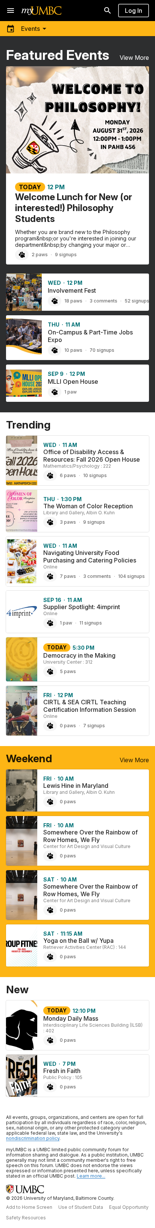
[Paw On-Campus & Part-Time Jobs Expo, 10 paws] (54, 350)
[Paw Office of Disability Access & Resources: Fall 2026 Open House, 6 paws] (50, 475)
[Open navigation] (10, 10)
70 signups (102, 350)
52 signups (137, 301)
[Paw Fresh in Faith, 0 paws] (50, 1087)
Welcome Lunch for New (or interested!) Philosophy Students (73, 207)
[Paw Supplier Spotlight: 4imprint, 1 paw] (50, 623)
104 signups (131, 576)
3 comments (103, 301)
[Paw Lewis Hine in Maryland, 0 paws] (50, 801)
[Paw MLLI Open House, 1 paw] (54, 392)
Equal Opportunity (129, 1207)
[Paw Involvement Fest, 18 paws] (54, 301)
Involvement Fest (72, 290)
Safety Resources (26, 1217)
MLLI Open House (73, 381)
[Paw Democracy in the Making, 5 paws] (50, 671)
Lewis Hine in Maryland (75, 785)
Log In (133, 10)
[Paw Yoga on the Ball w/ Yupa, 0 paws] (50, 956)
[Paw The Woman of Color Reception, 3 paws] (50, 522)
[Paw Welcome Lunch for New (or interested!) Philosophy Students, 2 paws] (22, 254)
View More (134, 57)
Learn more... (91, 1176)
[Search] (107, 10)
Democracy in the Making (79, 655)
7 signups (94, 725)
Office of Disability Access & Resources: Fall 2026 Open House (91, 455)
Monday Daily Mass (70, 1018)
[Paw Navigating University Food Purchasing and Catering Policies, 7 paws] (50, 576)
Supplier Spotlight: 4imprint (81, 607)
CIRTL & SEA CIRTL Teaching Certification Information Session (89, 705)
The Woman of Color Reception (88, 506)
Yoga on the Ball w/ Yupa (78, 940)
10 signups (95, 475)
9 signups (66, 254)
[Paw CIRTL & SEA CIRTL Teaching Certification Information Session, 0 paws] (50, 725)
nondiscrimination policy (32, 1138)
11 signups (90, 623)
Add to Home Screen (29, 1207)
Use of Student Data (80, 1207)
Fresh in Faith (62, 1070)
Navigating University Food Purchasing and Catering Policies (89, 556)
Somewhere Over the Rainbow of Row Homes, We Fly (90, 835)
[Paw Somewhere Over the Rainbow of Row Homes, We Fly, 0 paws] (50, 856)
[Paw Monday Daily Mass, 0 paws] (50, 1040)
